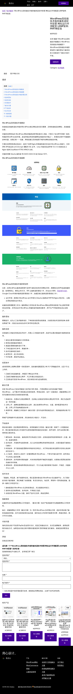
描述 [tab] (5, 74)
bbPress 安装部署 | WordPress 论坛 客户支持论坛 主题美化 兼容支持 (8, 623)
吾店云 (11, 3)
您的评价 (6, 561)
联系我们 (60, 665)
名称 (4, 575)
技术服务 (10, 11)
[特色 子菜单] (36, 1)
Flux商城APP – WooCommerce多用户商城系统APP (36, 622)
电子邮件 (6, 583)
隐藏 (10, 86)
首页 (3, 11)
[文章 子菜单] (47, 1)
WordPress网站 (32, 662)
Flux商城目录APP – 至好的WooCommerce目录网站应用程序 (50, 623)
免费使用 (55, 62)
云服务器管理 (31, 672)
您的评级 (6, 555)
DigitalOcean (62, 291)
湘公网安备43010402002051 (42, 687)
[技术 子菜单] (41, 1)
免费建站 (63, 3)
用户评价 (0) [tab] (14, 74)
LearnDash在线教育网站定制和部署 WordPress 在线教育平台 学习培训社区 (65, 624)
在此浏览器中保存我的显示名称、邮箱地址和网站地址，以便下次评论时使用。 (32, 591)
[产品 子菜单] (30, 1)
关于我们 (60, 662)
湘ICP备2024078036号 (25, 687)
